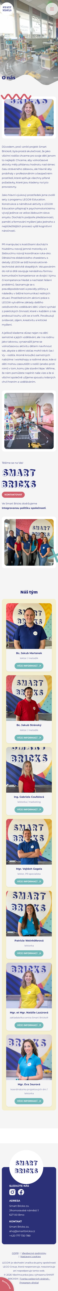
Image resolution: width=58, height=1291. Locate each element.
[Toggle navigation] (52, 9)
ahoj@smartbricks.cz (22, 1231)
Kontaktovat (13, 494)
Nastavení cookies (30, 1256)
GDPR (15, 1253)
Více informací (27, 665)
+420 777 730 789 (19, 1235)
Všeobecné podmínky (34, 1253)
